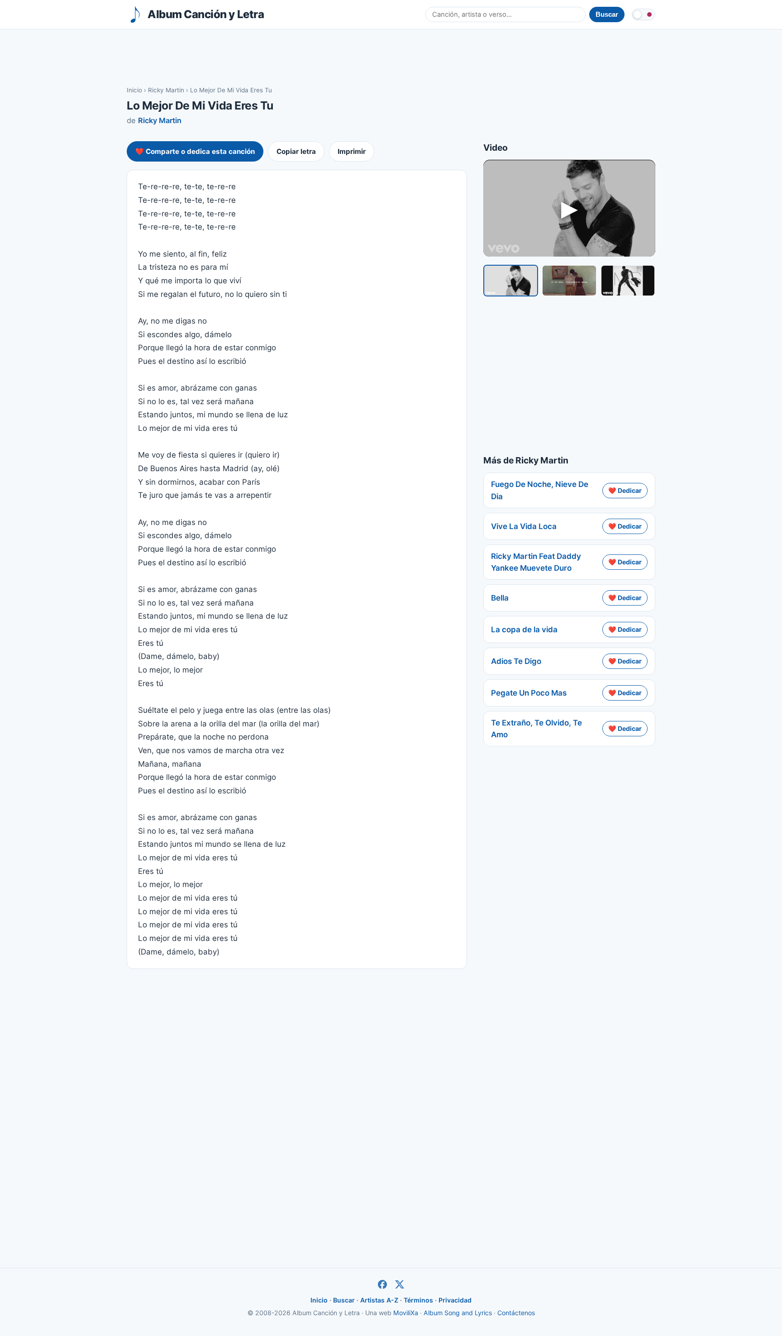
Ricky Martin (166, 90)
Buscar (344, 1300)
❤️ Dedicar (625, 490)
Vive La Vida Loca (524, 526)
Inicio (134, 90)
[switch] (643, 14)
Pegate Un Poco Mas (529, 692)
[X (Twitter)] (399, 1284)
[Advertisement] (391, 57)
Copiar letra (296, 151)
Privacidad (455, 1300)
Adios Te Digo (516, 661)
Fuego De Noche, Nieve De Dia (539, 490)
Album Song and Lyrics (458, 1313)
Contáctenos (516, 1313)
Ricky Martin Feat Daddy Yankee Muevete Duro (536, 562)
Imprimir (352, 151)
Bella (500, 597)
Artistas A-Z (379, 1300)
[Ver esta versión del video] (510, 280)
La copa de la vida (524, 629)
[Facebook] (382, 1284)
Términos (418, 1300)
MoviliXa (405, 1313)
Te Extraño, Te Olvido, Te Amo (536, 728)
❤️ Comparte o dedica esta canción (195, 151)
